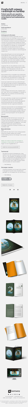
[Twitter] (10, 394)
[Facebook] (8, 394)
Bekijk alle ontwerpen (7, 185)
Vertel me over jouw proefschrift (10, 147)
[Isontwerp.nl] (5, 2)
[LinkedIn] (17, 394)
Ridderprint (4, 32)
